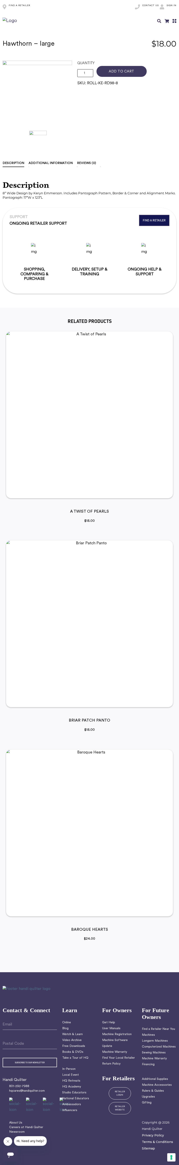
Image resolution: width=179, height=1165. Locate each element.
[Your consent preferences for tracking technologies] (171, 1157)
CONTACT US (150, 5)
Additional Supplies (155, 1079)
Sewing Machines (154, 1052)
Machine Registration (117, 1034)
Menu (174, 21)
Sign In (171, 5)
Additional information (51, 163)
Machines (148, 1035)
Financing (148, 1064)
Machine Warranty (114, 1052)
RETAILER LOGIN (120, 1093)
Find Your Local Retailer (118, 1058)
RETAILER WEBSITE (120, 1108)
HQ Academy (71, 1086)
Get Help (108, 1022)
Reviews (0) (86, 163)
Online (66, 1022)
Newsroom (17, 1132)
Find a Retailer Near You (158, 1029)
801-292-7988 (19, 1086)
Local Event (70, 1075)
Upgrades (148, 1096)
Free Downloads (73, 1046)
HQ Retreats (71, 1080)
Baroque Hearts (89, 930)
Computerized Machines (159, 1046)
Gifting (146, 1102)
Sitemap (148, 1148)
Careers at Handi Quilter (26, 1127)
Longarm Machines (155, 1041)
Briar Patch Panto (89, 721)
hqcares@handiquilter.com (27, 1091)
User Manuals (111, 1028)
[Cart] (167, 21)
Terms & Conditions (157, 1142)
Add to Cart (121, 71)
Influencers (69, 1110)
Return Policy (111, 1063)
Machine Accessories (157, 1085)
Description (13, 163)
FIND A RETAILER (19, 5)
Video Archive (72, 1040)
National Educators (75, 1098)
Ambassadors (71, 1104)
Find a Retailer (154, 220)
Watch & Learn (72, 1034)
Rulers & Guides (153, 1091)
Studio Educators (74, 1092)
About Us (15, 1122)
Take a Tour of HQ (75, 1058)
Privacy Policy (153, 1135)
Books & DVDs (72, 1052)
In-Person (69, 1069)
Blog (65, 1028)
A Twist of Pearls (89, 512)
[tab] (16, 163)
